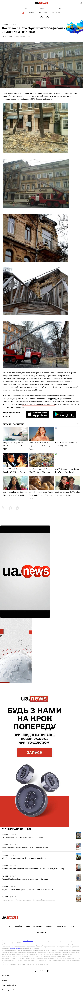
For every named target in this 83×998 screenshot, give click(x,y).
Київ (28, 926)
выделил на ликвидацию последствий (38, 404)
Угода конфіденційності (9, 985)
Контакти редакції (8, 990)
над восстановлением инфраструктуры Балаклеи (50, 398)
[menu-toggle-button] (2, 3)
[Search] (81, 3)
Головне (5, 24)
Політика (37, 926)
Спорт (72, 926)
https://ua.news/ (28, 941)
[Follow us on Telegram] (47, 17)
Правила (4, 980)
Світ (10, 926)
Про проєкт (5, 976)
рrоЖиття (41, 932)
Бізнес (49, 926)
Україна (13, 24)
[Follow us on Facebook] (41, 17)
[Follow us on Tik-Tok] (35, 17)
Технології (61, 926)
